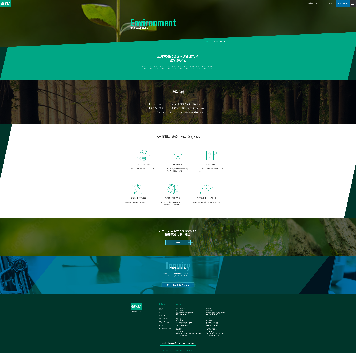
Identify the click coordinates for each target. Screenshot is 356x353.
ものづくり (162, 315)
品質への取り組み (164, 319)
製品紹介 (161, 312)
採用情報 (329, 3)
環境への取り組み (164, 322)
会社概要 (161, 309)
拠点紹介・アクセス (315, 3)
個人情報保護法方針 (165, 328)
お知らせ (161, 325)
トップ (208, 41)
